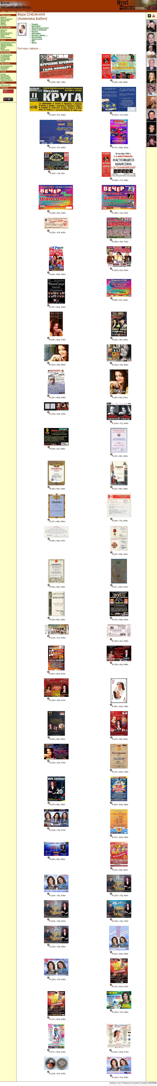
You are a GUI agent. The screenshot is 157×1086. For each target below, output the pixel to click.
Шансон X (3, 30)
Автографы (36, 33)
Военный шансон (6, 33)
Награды (3, 24)
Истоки (2, 31)
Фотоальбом (5, 52)
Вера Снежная (21, 11)
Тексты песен (4, 50)
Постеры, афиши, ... (39, 35)
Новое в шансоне (6, 19)
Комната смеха (5, 77)
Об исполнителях (6, 66)
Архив (3, 40)
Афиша (2, 23)
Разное (2, 60)
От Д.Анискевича (6, 55)
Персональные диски (40, 28)
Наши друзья (4, 20)
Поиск (3, 82)
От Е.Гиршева (5, 56)
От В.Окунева (5, 58)
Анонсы (3, 22)
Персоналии (11, 11)
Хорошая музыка (6, 44)
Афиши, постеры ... (6, 45)
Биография (36, 26)
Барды (2, 36)
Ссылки (3, 74)
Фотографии (4, 67)
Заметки (3, 47)
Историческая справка (8, 42)
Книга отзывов (5, 78)
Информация (5, 15)
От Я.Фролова (5, 59)
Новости (3, 17)
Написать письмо (6, 80)
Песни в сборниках (39, 30)
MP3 (33, 41)
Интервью (3, 69)
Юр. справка (4, 75)
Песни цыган (4, 34)
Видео (34, 43)
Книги (2, 48)
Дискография (6, 27)
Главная (3, 11)
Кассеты (35, 31)
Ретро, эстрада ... (6, 37)
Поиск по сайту (5, 85)
